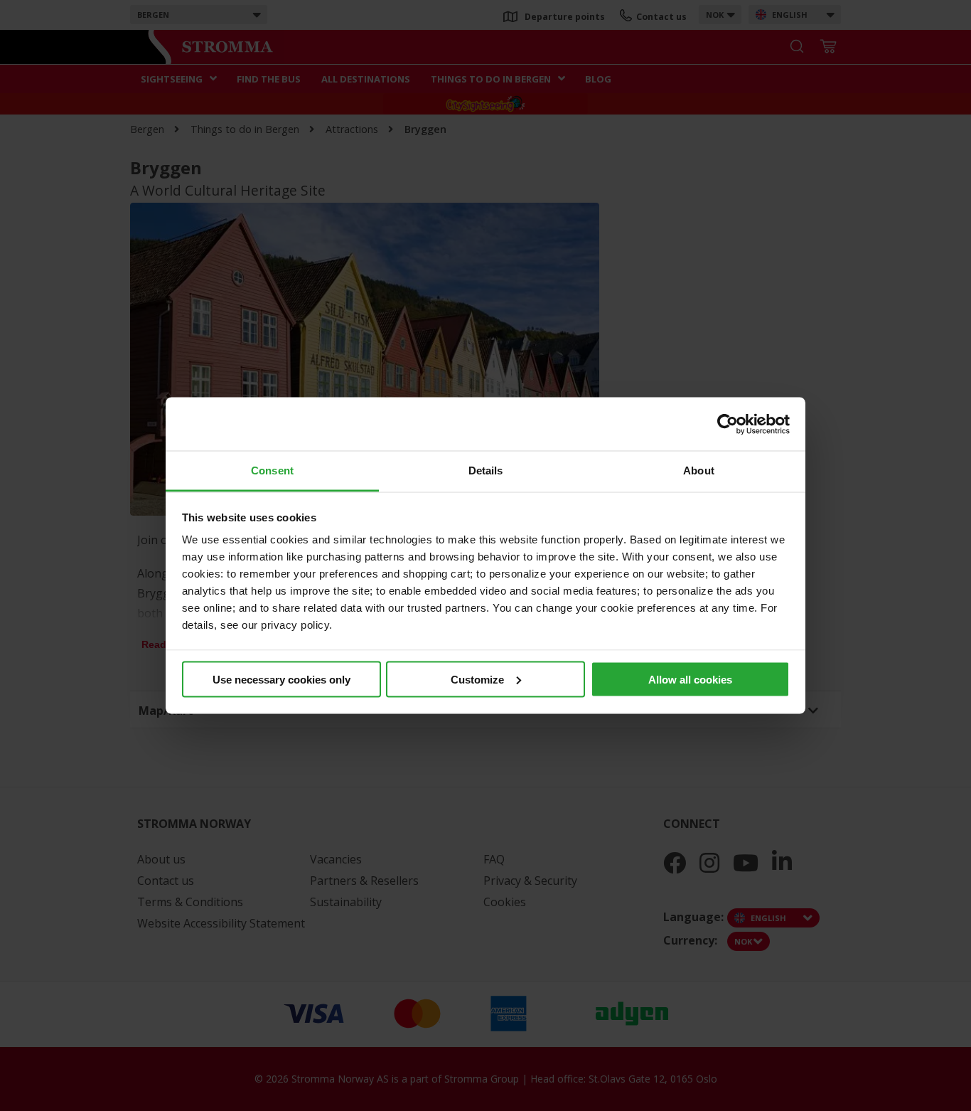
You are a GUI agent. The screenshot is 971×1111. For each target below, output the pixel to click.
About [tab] (698, 470)
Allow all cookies (690, 679)
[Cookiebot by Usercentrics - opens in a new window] (727, 424)
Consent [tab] (272, 470)
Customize (477, 679)
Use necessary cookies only (281, 679)
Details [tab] (485, 470)
